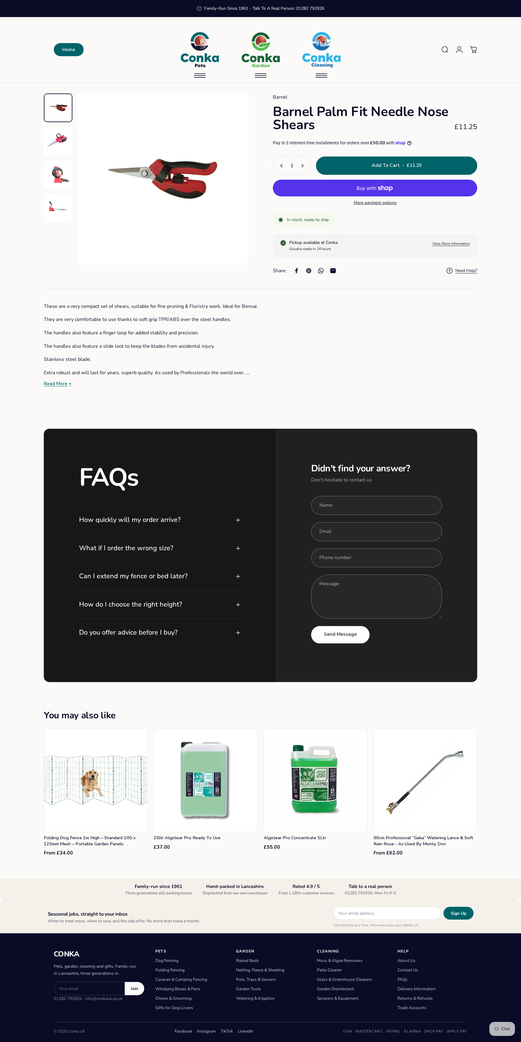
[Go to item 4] (58, 208)
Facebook (183, 1031)
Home (68, 50)
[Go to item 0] (58, 107)
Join (134, 988)
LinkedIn (245, 1031)
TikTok (227, 1031)
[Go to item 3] (58, 174)
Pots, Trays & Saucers (256, 979)
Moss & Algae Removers (340, 960)
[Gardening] (260, 49)
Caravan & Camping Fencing (181, 979)
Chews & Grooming (173, 998)
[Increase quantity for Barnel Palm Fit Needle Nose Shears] (304, 165)
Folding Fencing (170, 970)
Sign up (458, 913)
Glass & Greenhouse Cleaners (344, 979)
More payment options (375, 203)
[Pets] (199, 49)
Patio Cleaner (329, 970)
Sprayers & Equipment (337, 998)
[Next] (232, 192)
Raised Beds (247, 960)
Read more (56, 384)
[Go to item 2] (58, 141)
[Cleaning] (321, 49)
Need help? (466, 270)
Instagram (206, 1031)
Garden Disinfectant (335, 989)
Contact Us (408, 970)
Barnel (280, 97)
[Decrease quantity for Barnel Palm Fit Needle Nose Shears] (280, 165)
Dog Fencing (167, 960)
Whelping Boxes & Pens (177, 989)
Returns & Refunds (415, 998)
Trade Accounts (412, 1008)
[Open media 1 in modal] (162, 179)
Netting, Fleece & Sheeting (260, 970)
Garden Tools (248, 989)
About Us (406, 960)
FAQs (403, 979)
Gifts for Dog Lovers (174, 1008)
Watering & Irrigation (255, 998)
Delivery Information (417, 989)
